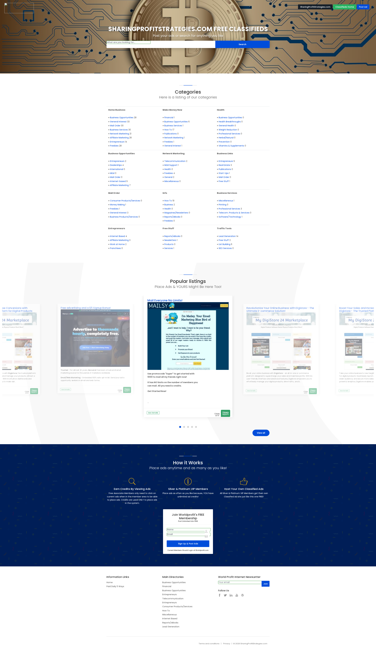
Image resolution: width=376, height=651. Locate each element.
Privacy (226, 643)
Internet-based (118, 181)
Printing (222, 204)
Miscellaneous (171, 181)
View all (261, 432)
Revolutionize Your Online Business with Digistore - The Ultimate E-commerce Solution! (280, 309)
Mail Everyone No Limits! (164, 300)
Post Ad (363, 6)
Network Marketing (119, 133)
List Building (224, 244)
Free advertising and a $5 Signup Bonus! (86, 308)
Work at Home (117, 244)
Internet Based (117, 236)
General (168, 177)
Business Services (119, 129)
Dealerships (116, 165)
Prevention (224, 141)
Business (168, 204)
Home (109, 582)
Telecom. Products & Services (234, 212)
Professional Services (229, 133)
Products (168, 244)
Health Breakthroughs (230, 121)
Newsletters (170, 240)
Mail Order (115, 125)
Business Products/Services (124, 216)
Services (168, 248)
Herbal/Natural (226, 137)
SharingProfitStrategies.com (315, 6)
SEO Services (225, 248)
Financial (168, 117)
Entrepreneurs (117, 141)
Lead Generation (227, 236)
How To (168, 129)
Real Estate (224, 165)
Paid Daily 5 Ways (115, 586)
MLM (112, 173)
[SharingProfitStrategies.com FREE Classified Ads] (19, 7)
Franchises (115, 248)
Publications (170, 133)
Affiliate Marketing (119, 137)
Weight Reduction (228, 129)
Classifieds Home (344, 6)
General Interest (118, 121)
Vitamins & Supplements (231, 145)
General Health (226, 125)
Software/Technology (230, 216)
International (116, 169)
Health (167, 169)
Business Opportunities (121, 117)
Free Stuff (224, 181)
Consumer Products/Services (125, 200)
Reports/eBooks (172, 216)
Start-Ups (224, 173)
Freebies (114, 145)
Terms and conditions (209, 643)
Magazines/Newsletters (176, 212)
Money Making (117, 204)
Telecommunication (175, 161)
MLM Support (170, 165)
